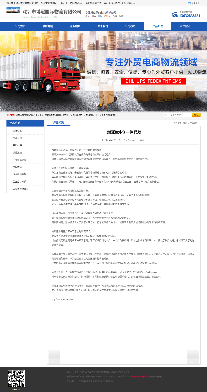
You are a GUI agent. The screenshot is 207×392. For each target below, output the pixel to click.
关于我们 (103, 26)
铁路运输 (17, 152)
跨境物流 (17, 167)
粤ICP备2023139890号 (114, 377)
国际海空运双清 (21, 189)
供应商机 (48, 26)
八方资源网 (81, 381)
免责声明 (90, 381)
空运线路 (17, 145)
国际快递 (17, 131)
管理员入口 (100, 381)
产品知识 (158, 26)
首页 (185, 123)
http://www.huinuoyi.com (63, 299)
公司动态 (130, 26)
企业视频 (75, 26)
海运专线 (17, 138)
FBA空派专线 (19, 174)
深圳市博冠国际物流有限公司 (137, 377)
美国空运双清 (19, 181)
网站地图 (109, 381)
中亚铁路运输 (19, 160)
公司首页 (20, 26)
